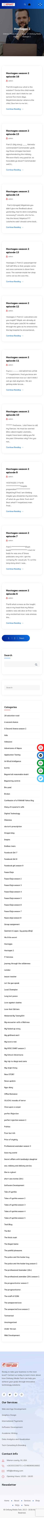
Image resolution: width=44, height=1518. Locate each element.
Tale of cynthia (10, 1192)
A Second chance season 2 (15, 728)
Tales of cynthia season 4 (14, 1211)
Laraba (7, 970)
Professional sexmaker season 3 (17, 1146)
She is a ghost (10, 1172)
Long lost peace (11, 996)
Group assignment (12, 924)
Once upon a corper (12, 1107)
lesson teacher (10, 976)
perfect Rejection (11, 1113)
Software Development (14, 1185)
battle (7, 768)
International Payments (12, 1421)
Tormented (9, 1316)
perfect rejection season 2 (15, 1120)
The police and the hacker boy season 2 (20, 1263)
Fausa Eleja (9, 872)
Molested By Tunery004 (14, 1016)
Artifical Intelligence (12, 761)
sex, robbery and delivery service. (18, 1166)
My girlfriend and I (11, 1035)
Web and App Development (14, 1409)
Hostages (8, 944)
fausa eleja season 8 (12, 918)
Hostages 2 (9, 950)
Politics (7, 1126)
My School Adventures (13, 1055)
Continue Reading (13, 109)
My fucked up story (12, 1029)
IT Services (8, 957)
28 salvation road (11, 715)
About (16, 1500)
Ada (6, 735)
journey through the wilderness (17, 963)
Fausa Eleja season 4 (13, 892)
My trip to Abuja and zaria (15, 1061)
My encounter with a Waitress (17, 1022)
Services (27, 1500)
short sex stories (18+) (13, 1179)
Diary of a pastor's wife (14, 807)
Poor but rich (9, 1133)
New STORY (9, 1074)
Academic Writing (9, 1433)
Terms (26, 1505)
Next (21, 638)
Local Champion (11, 989)
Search (8, 655)
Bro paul (7, 787)
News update (10, 1081)
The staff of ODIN (11, 1296)
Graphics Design (9, 1415)
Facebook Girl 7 (10, 852)
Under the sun (10, 1329)
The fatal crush (10, 1237)
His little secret (10, 937)
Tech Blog (8, 1224)
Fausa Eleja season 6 (13, 905)
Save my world (10, 1153)
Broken (7, 794)
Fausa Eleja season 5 (13, 898)
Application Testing (12, 755)
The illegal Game (11, 1244)
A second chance (11, 722)
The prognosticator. (12, 1290)
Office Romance (10, 1094)
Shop (37, 1500)
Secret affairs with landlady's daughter (20, 1159)
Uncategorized (10, 1322)
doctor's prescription (13, 826)
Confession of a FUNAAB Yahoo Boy (19, 800)
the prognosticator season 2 (16, 1283)
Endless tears (10, 846)
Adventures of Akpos (13, 748)
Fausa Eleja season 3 (13, 885)
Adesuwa (8, 742)
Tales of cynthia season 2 (14, 1198)
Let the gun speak (11, 983)
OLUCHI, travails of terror (15, 1100)
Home (6, 1500)
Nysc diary (8, 1087)
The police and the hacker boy (16, 1257)
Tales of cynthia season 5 (14, 1218)
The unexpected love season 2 (16, 1309)
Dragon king (9, 833)
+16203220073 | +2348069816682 (23, 1465)
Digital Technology (12, 813)
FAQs (17, 1505)
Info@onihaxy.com (15, 1470)
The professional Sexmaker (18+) (18, 1270)
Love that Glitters (11, 1009)
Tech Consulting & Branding (14, 1445)
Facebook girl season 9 (13, 865)
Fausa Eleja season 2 (13, 879)
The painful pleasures (13, 1250)
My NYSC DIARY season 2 (15, 1048)
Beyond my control (12, 781)
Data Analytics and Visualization (16, 1439)
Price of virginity (11, 1139)
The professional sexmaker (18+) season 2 (21, 1276)
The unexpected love (13, 1303)
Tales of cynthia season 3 (14, 1205)
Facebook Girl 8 (10, 859)
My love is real (10, 1042)
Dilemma (8, 820)
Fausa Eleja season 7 (13, 911)
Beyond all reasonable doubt (16, 774)
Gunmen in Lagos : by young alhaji (18, 931)
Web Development (12, 1335)
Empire (7, 839)
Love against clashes (13, 1002)
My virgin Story (10, 1068)
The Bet (7, 1231)
